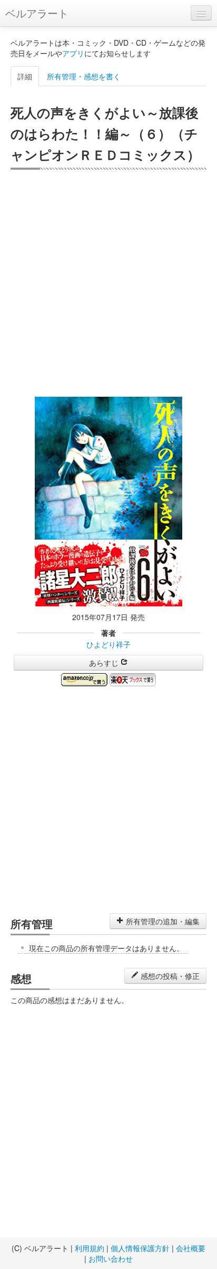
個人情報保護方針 (140, 1248)
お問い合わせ (110, 1258)
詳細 (24, 76)
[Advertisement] (108, 283)
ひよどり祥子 (108, 644)
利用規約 (89, 1248)
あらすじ (105, 662)
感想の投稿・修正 (169, 976)
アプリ (73, 53)
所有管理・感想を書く (84, 76)
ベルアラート (36, 12)
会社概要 (190, 1248)
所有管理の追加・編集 (162, 921)
